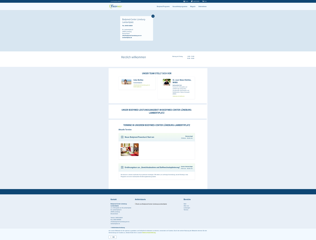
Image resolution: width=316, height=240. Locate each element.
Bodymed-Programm (163, 7)
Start (185, 204)
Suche (186, 1)
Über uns (186, 206)
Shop (205, 1)
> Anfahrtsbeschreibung (118, 227)
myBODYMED (196, 1)
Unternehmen (202, 7)
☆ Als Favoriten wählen (115, 1)
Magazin (192, 7)
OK (113, 237)
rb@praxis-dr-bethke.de (178, 96)
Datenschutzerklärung (149, 232)
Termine (186, 210)
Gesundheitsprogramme (180, 7)
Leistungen (187, 208)
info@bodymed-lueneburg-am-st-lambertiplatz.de (141, 85)
